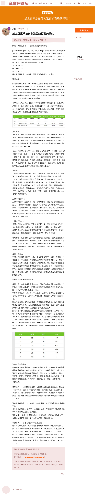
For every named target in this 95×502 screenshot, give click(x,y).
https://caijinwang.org (34, 457)
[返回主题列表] (3, 3)
